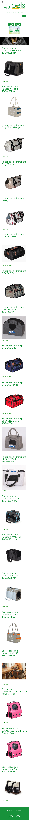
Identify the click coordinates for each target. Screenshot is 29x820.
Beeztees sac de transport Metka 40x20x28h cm (10, 89)
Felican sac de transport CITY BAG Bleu (14, 346)
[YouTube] (12, 24)
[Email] (19, 24)
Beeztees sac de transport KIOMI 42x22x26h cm (10, 769)
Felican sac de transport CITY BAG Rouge (14, 383)
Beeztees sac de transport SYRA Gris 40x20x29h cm (11, 50)
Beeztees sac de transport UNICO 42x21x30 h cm (10, 498)
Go (24, 16)
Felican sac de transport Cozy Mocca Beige (14, 126)
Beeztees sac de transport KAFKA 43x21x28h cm (10, 653)
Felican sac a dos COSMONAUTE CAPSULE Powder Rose (14, 691)
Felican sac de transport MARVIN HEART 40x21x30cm (14, 309)
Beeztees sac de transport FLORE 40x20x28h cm (10, 614)
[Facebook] (9, 24)
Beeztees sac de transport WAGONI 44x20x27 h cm (11, 537)
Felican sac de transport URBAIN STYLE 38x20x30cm (14, 459)
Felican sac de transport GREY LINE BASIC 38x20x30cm (14, 421)
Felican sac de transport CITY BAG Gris (14, 272)
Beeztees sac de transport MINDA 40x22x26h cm (10, 575)
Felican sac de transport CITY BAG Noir (14, 235)
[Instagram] (16, 24)
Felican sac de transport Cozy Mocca (14, 163)
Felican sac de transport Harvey (14, 199)
